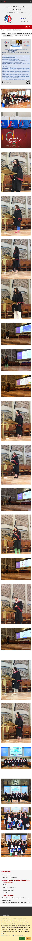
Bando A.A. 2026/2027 (9, 887)
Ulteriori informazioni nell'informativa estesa (12, 936)
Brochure (5, 885)
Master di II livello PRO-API (9, 877)
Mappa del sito (6, 915)
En (29, 27)
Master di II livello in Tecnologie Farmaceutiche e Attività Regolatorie (15, 881)
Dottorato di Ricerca (7, 875)
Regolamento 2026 (8, 890)
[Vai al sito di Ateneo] (8, 19)
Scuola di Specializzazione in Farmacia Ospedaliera (16, 903)
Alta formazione (6, 871)
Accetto (22, 938)
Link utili (5, 893)
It (26, 27)
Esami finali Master (8, 895)
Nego (28, 938)
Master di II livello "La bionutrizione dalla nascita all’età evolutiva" (15, 899)
